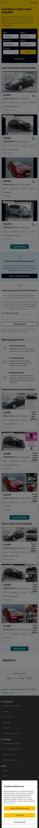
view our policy (10, 803)
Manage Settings (19, 822)
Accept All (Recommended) (19, 808)
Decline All (19, 815)
